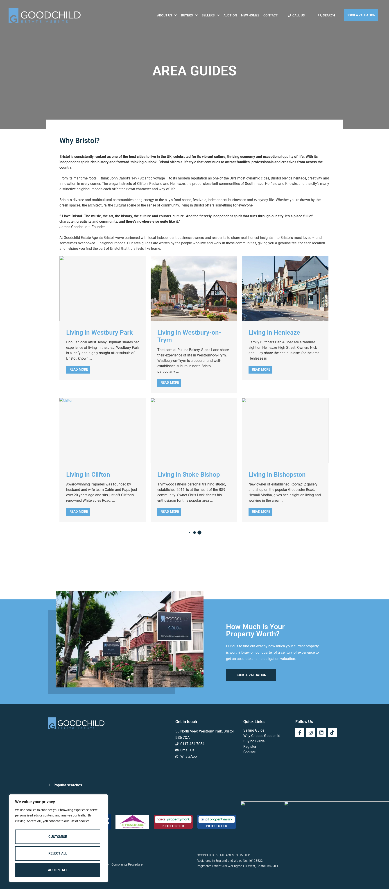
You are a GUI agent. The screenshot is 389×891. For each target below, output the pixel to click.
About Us (164, 15)
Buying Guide (254, 741)
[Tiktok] (332, 732)
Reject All (57, 853)
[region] (58, 838)
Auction (230, 15)
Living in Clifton (88, 474)
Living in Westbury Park (99, 332)
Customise (57, 837)
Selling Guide (253, 730)
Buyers (187, 15)
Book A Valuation (361, 15)
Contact (270, 15)
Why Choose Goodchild (261, 736)
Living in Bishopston (277, 474)
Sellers (208, 15)
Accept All (58, 870)
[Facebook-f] (299, 732)
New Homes (250, 15)
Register (249, 746)
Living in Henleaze (274, 332)
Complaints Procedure (126, 864)
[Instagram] (310, 732)
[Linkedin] (321, 732)
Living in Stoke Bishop (188, 474)
